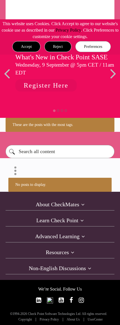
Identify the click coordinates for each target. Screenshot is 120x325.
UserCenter (95, 319)
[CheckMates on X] (50, 300)
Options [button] (15, 171)
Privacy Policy (68, 30)
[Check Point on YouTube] (61, 300)
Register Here (46, 85)
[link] (39, 300)
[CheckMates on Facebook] (71, 300)
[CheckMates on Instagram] (81, 300)
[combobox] (60, 151)
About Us (73, 319)
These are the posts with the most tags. (43, 125)
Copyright (25, 319)
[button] (26, 46)
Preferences (93, 47)
